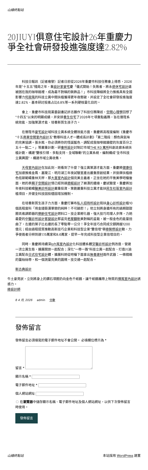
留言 (19, 368)
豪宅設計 (41, 132)
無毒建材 (96, 254)
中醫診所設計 (35, 219)
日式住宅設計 (38, 254)
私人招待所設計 (88, 203)
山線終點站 (15, 10)
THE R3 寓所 (99, 147)
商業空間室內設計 (36, 137)
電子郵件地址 (26, 385)
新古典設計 (23, 269)
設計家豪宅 (62, 87)
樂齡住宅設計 (48, 214)
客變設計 (51, 219)
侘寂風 (30, 97)
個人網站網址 (25, 393)
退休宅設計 (120, 87)
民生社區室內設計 (119, 188)
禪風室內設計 (127, 279)
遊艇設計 (73, 183)
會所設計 (67, 147)
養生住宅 (69, 117)
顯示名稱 (23, 376)
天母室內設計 (31, 168)
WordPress (125, 456)
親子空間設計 (41, 183)
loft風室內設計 (62, 244)
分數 (52, 300)
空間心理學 (114, 112)
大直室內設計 (61, 178)
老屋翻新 (73, 219)
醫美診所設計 (44, 188)
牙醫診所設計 (102, 244)
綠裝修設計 (114, 229)
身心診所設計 (116, 203)
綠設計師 (13, 289)
